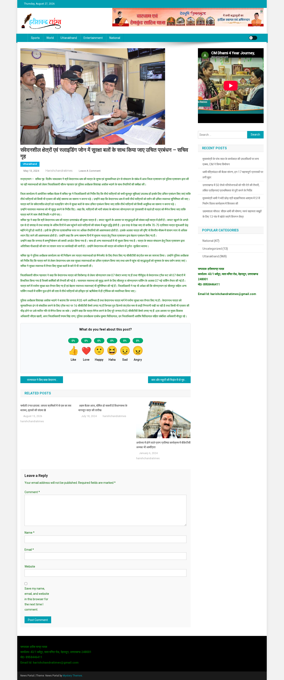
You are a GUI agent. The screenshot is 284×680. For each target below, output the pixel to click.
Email (29, 549)
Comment (32, 492)
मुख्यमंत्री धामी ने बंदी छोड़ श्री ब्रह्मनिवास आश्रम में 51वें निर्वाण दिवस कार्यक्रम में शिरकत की (231, 200)
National (114, 37)
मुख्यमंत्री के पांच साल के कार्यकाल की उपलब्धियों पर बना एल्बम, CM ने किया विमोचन (231, 161)
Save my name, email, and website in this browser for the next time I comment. (37, 599)
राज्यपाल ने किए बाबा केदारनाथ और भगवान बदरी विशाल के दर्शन (45, 379)
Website (30, 566)
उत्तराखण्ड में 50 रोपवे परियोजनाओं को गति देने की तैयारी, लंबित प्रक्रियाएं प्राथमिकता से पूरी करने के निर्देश (231, 187)
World (50, 37)
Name (30, 532)
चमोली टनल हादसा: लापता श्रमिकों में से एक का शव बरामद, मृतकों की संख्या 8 (45, 408)
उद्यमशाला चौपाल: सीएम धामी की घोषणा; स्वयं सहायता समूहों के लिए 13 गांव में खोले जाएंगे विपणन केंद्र (232, 214)
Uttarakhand (69, 37)
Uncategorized (212, 248)
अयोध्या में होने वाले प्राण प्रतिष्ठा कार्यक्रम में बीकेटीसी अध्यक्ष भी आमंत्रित (163, 445)
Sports (35, 37)
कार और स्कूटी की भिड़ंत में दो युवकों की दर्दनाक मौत (171, 379)
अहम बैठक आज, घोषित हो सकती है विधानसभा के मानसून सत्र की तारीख (102, 408)
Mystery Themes (72, 675)
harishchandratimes (59, 170)
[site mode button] (253, 38)
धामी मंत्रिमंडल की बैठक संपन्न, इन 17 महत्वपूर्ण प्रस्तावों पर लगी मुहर (233, 174)
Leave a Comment (90, 170)
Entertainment (93, 37)
